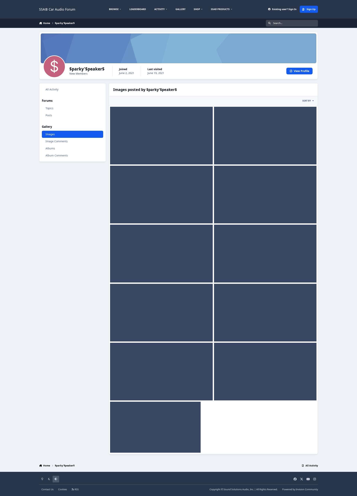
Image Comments (57, 141)
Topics (49, 108)
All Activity (52, 89)
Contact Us (47, 489)
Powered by (300, 489)
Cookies (62, 489)
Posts (49, 115)
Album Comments (57, 155)
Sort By (306, 100)
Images (50, 134)
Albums (50, 148)
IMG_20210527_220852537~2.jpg (133, 273)
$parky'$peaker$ (125, 160)
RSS (76, 489)
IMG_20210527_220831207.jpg (131, 155)
